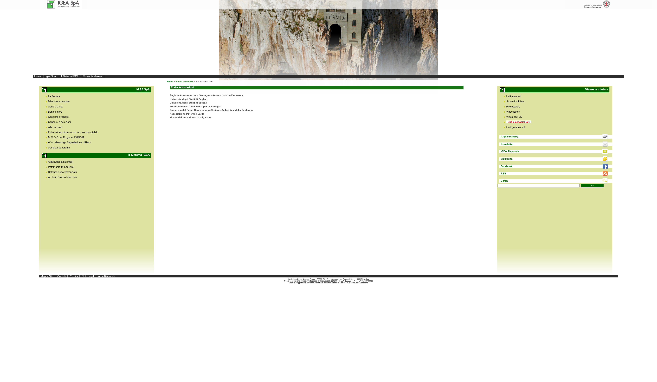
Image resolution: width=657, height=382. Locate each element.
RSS (503, 173)
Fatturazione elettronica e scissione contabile (73, 132)
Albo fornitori (55, 127)
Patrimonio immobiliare (61, 166)
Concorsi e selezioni (59, 121)
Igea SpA (51, 76)
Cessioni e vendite (58, 116)
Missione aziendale (58, 101)
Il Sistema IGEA (70, 76)
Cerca (504, 180)
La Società (54, 96)
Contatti (61, 276)
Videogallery (513, 111)
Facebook (506, 166)
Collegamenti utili (515, 127)
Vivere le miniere (184, 81)
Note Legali (88, 276)
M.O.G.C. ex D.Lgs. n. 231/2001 (66, 137)
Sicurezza (506, 158)
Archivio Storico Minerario (62, 177)
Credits (74, 276)
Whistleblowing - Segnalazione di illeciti (69, 142)
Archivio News (509, 136)
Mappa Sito (47, 276)
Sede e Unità (55, 106)
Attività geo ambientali (60, 161)
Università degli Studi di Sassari (188, 102)
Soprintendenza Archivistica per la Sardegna (196, 106)
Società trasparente (59, 147)
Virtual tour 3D (514, 116)
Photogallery (513, 106)
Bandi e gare (55, 111)
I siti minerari (513, 96)
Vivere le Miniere (92, 76)
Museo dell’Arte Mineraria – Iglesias (190, 117)
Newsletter (507, 144)
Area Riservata (106, 276)
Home (37, 76)
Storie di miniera (515, 101)
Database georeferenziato (62, 171)
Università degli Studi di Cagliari (188, 99)
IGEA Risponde (510, 151)
